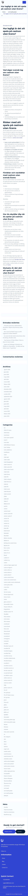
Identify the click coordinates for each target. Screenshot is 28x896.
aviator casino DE (8, 513)
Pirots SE (6, 702)
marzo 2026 (7, 382)
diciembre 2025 (7, 389)
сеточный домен (12, 12)
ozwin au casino (8, 683)
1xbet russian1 (7, 494)
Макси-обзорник (8, 778)
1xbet (5, 454)
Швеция (6, 795)
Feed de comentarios (9, 812)
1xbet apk (6, 457)
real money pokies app (9, 719)
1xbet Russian (7, 491)
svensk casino (7, 751)
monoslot (6, 641)
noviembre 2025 (8, 391)
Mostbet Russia (8, 660)
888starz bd (7, 503)
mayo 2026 (6, 377)
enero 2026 (6, 386)
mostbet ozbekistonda (9, 658)
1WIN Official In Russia (9, 445)
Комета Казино (8, 776)
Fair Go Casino (7, 592)
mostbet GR (7, 648)
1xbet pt (6, 484)
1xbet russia (7, 489)
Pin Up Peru (7, 697)
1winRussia (6, 452)
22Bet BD (6, 499)
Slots (5, 741)
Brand (5, 555)
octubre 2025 (7, 394)
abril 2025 (6, 409)
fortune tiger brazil (8, 594)
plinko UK (6, 709)
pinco (5, 700)
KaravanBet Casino (8, 604)
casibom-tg (7, 560)
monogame (7, 638)
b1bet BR (6, 528)
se (4, 734)
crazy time (6, 587)
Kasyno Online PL (8, 606)
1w (4, 427)
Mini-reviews (7, 621)
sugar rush (6, 749)
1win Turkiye (7, 447)
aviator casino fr (8, 516)
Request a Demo (8, 831)
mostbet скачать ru (9, 668)
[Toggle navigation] (24, 2)
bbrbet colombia (8, 538)
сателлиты (6, 785)
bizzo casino (7, 548)
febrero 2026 (7, 384)
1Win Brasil (6, 432)
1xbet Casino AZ (8, 464)
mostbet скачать (8, 665)
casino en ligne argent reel (10, 565)
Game (5, 599)
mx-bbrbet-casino (8, 675)
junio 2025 (6, 404)
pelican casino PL (8, 687)
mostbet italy (7, 653)
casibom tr (6, 557)
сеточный (6, 788)
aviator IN (6, 518)
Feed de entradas (8, 809)
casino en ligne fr (8, 567)
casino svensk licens (9, 577)
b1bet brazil (7, 530)
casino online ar (7, 572)
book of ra (6, 550)
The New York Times (20, 259)
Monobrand (7, 633)
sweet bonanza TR (8, 756)
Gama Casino (7, 597)
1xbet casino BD (8, 467)
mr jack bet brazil (8, 673)
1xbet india (6, 472)
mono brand (7, 626)
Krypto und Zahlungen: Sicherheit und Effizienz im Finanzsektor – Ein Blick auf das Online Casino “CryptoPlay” (13, 346)
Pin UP (5, 690)
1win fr (5, 440)
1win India (6, 442)
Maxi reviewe (7, 616)
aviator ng (6, 526)
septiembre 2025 (8, 396)
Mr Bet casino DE (8, 670)
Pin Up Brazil (7, 692)
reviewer (6, 729)
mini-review (7, 619)
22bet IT (6, 501)
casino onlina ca (8, 570)
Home (3, 12)
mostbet (6, 643)
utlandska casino (8, 759)
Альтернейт (7, 773)
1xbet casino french (8, 469)
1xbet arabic (7, 459)
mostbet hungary (8, 651)
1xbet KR (6, 477)
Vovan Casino (7, 768)
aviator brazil (7, 511)
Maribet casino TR (8, 611)
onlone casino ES (8, 680)
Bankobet (6, 533)
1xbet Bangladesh (8, 462)
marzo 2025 (7, 411)
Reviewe (6, 727)
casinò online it (7, 575)
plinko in (6, 707)
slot (5, 739)
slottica (6, 746)
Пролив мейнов (8, 781)
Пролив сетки (7, 783)
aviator (5, 508)
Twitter (9, 265)
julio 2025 (6, 401)
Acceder (6, 807)
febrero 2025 (7, 413)
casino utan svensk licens (10, 580)
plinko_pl (6, 712)
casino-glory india (8, 584)
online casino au (8, 678)
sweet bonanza (7, 754)
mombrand (6, 624)
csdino (5, 589)
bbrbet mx (6, 540)
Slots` (5, 744)
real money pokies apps (9, 722)
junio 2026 (6, 374)
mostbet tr (6, 663)
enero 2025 (6, 416)
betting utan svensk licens (10, 543)
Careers (4, 864)
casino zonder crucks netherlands (12, 582)
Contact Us (4, 867)
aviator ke (6, 521)
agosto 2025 (7, 399)
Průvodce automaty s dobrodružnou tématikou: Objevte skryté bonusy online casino (13, 327)
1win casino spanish (8, 437)
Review (5, 724)
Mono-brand (7, 631)
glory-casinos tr (8, 602)
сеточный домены (8, 793)
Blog (3, 861)
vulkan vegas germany (9, 771)
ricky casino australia (9, 732)
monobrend (7, 636)
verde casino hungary (9, 761)
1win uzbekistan (8, 450)
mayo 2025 (6, 406)
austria (5, 506)
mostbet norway (8, 656)
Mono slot (6, 629)
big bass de (6, 545)
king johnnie (7, 609)
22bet (5, 496)
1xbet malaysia (7, 479)
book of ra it (7, 553)
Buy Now (19, 831)
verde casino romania (9, 766)
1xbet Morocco (7, 481)
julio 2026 (6, 372)
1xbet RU (6, 486)
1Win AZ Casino (7, 430)
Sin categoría (7, 736)
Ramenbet (6, 717)
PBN (5, 685)
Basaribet (6, 535)
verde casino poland (9, 763)
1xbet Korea (7, 474)
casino (5, 562)
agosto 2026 (7, 369)
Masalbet (6, 614)
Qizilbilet (6, 714)
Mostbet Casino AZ (8, 646)
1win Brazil (6, 435)
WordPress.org (7, 814)
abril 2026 (6, 379)
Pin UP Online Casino (9, 695)
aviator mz (6, 523)
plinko (5, 705)
